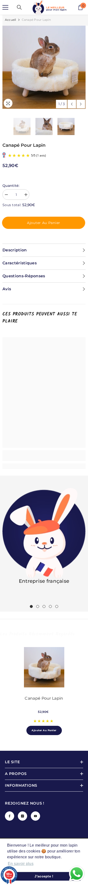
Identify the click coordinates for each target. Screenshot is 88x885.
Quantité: (11, 185)
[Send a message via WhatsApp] (77, 874)
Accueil (10, 20)
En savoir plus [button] (20, 864)
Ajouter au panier (44, 223)
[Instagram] (22, 816)
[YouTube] (35, 816)
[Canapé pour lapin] (44, 667)
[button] (71, 104)
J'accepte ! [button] (43, 876)
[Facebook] (9, 816)
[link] (44, 455)
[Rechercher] (19, 7)
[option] (44, 67)
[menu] (5, 7)
